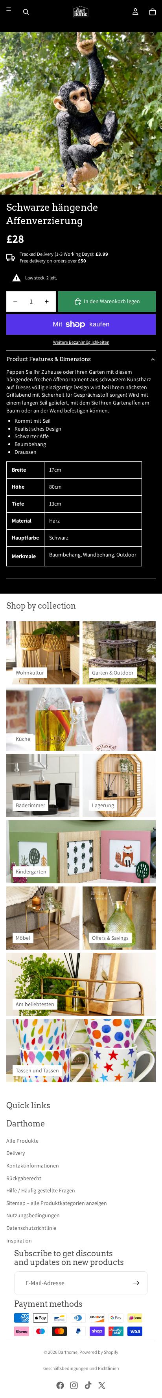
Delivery (15, 1152)
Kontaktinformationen (32, 1165)
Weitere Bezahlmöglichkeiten (81, 342)
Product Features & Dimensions (48, 359)
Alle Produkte (22, 1140)
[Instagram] (74, 1385)
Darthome (67, 1352)
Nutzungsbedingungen (33, 1215)
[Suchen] (26, 12)
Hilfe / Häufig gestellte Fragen (40, 1190)
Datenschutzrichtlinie (31, 1227)
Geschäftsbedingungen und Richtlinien (81, 1368)
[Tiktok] (88, 1385)
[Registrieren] (136, 1283)
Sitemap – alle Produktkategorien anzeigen (56, 1203)
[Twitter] (102, 1385)
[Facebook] (60, 1385)
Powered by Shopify (98, 1352)
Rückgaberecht (23, 1178)
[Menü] (8, 9)
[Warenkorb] (152, 12)
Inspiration (19, 1240)
